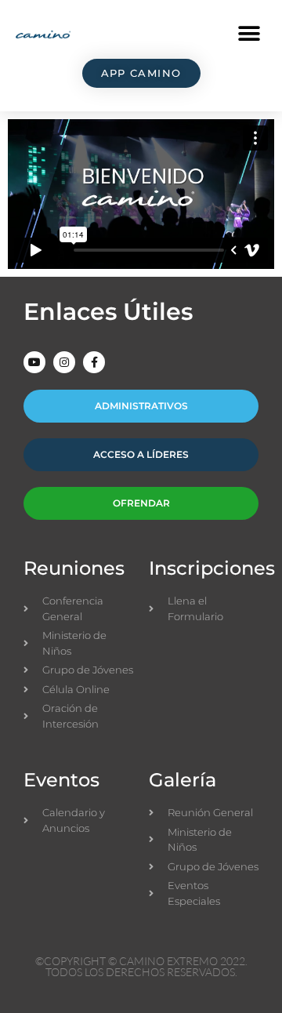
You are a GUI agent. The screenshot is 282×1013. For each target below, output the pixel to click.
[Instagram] (64, 362)
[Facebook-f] (94, 362)
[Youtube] (34, 362)
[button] (248, 33)
